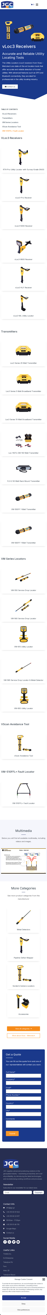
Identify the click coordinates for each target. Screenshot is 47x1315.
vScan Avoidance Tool (11, 127)
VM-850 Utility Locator (23, 708)
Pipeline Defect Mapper (23, 958)
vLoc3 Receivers (9, 114)
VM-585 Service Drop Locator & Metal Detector (23, 680)
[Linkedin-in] (9, 1242)
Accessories (23, 1014)
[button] (44, 1279)
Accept (23, 1298)
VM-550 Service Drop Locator (23, 590)
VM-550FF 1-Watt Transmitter (23, 509)
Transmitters (7, 118)
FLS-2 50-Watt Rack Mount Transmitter (23, 481)
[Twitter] (14, 1242)
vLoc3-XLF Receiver (23, 287)
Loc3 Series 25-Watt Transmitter (23, 363)
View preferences (23, 1310)
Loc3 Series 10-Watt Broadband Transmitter (23, 419)
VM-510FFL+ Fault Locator (13, 131)
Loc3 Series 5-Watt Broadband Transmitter (23, 391)
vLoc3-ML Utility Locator (23, 316)
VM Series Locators (10, 122)
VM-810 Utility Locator (23, 647)
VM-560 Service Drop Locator (23, 618)
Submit (12, 1133)
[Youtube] (18, 1242)
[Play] (23, 861)
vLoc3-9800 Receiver (23, 259)
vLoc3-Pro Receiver (23, 198)
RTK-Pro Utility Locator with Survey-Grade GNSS (23, 169)
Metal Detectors (23, 929)
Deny (23, 1304)
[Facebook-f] (5, 1242)
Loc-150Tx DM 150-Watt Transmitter (24, 453)
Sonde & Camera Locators (23, 986)
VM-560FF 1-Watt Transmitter (23, 543)
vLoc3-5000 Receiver (23, 226)
